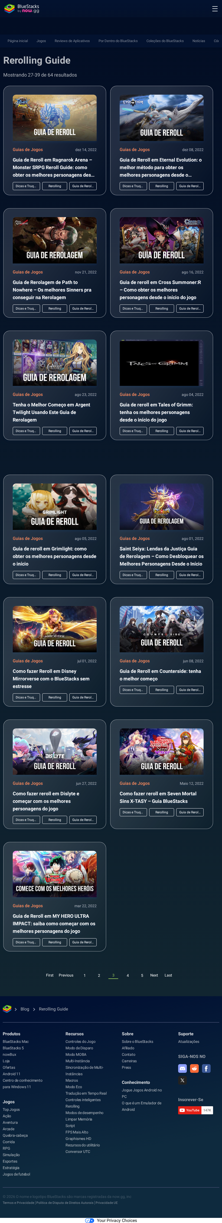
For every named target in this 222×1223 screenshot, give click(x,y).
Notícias (198, 41)
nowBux (9, 1054)
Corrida (9, 1142)
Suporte (186, 1033)
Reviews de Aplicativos (72, 41)
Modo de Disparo (79, 1048)
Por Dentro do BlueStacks (118, 41)
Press (126, 1067)
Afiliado (128, 1048)
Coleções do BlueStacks (165, 41)
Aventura (10, 1122)
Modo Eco (74, 1087)
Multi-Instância (78, 1061)
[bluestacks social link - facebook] (206, 1068)
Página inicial (18, 41)
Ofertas (9, 1067)
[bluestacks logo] (21, 8)
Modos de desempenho (84, 1113)
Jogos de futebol (16, 1174)
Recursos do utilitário (83, 1145)
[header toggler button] (215, 8)
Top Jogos (11, 1109)
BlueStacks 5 (13, 1048)
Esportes (10, 1161)
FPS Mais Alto (77, 1132)
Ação (7, 1116)
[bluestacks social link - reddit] (194, 1068)
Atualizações (188, 1041)
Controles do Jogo (81, 1041)
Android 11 (12, 1074)
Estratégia (11, 1168)
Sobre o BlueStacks (137, 1041)
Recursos (75, 1033)
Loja (6, 1061)
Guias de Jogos (28, 149)
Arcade (8, 1129)
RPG (6, 1148)
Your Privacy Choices (117, 1220)
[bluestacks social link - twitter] (182, 1080)
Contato (128, 1054)
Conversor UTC (78, 1151)
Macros (72, 1080)
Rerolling (73, 1106)
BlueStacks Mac (16, 1041)
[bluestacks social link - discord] (182, 1068)
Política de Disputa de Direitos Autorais (64, 1203)
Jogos (41, 41)
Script (70, 1125)
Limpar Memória (79, 1119)
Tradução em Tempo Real (86, 1093)
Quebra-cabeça (15, 1135)
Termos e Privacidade (18, 1203)
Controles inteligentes (83, 1100)
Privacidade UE (107, 1203)
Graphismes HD (78, 1138)
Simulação (11, 1155)
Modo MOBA (76, 1054)
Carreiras (129, 1061)
